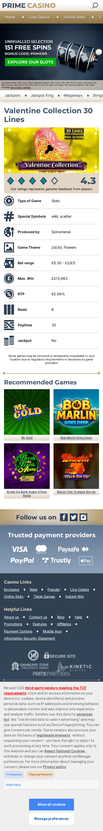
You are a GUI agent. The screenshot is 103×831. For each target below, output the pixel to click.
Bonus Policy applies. (20, 87)
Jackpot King (42, 95)
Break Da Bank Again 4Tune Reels (27, 493)
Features (40, 624)
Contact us (38, 617)
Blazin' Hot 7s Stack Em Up (76, 492)
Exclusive (11, 589)
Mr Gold (26, 438)
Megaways (73, 95)
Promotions (13, 624)
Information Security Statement (29, 638)
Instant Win (74, 596)
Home (10, 17)
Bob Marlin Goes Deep (76, 438)
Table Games (44, 596)
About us (11, 617)
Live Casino (39, 17)
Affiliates (64, 624)
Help (78, 617)
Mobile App (52, 631)
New (33, 589)
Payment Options (18, 631)
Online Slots (74, 17)
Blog (60, 617)
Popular (54, 589)
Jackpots (12, 95)
